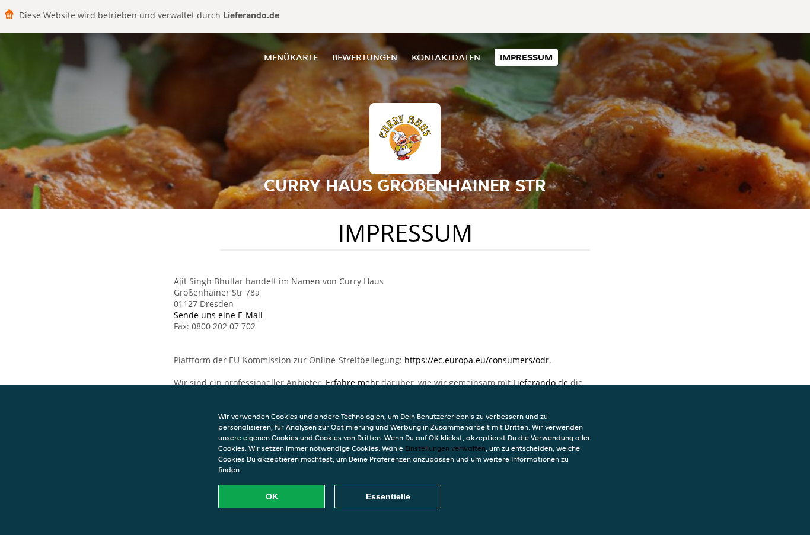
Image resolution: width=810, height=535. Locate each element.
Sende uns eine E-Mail (218, 315)
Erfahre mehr (352, 382)
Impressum (526, 57)
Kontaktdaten (446, 57)
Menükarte (291, 57)
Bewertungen (364, 57)
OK (272, 496)
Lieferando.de (540, 382)
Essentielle (388, 496)
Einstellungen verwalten (445, 448)
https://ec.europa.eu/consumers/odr (476, 360)
